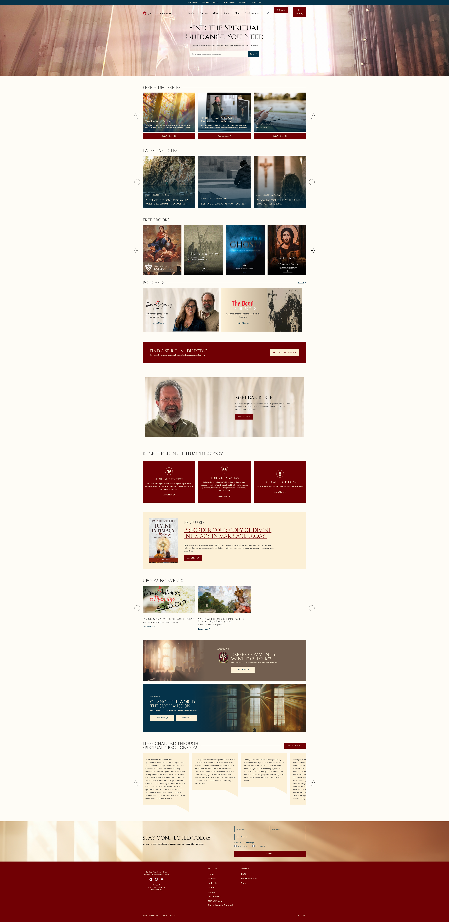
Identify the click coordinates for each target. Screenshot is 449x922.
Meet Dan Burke (253, 398)
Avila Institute (193, 2)
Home (211, 874)
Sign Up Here (167, 136)
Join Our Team (215, 900)
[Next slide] (312, 116)
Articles (191, 13)
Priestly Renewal (229, 2)
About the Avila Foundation (221, 905)
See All (301, 282)
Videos (216, 13)
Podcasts (204, 13)
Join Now (185, 718)
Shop (237, 13)
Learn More (243, 416)
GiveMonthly (299, 12)
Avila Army (243, 2)
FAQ (243, 874)
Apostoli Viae (256, 2)
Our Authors (214, 896)
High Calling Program (210, 2)
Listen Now (157, 323)
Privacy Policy (301, 915)
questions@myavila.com (156, 887)
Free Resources (252, 13)
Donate (281, 10)
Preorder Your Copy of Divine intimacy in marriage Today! (227, 533)
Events (227, 13)
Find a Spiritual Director (283, 352)
